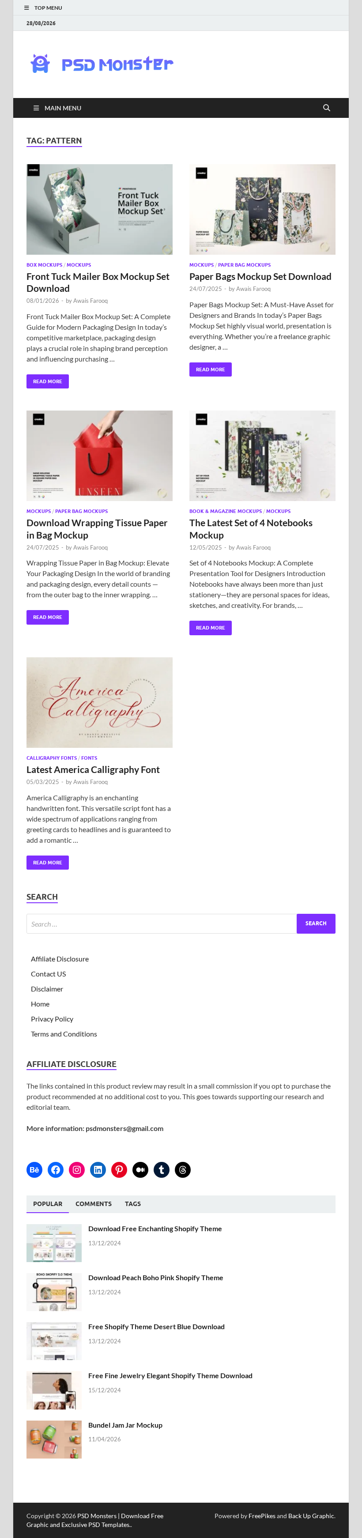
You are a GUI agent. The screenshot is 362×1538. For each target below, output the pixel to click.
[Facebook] (56, 1170)
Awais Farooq (90, 300)
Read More (44, 379)
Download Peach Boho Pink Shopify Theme (155, 1277)
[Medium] (140, 1170)
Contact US (48, 973)
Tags (133, 1203)
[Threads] (183, 1170)
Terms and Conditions (64, 1033)
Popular (47, 1203)
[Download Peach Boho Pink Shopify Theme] (54, 1278)
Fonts (89, 758)
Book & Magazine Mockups (225, 511)
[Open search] (326, 108)
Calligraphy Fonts (51, 758)
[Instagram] (77, 1170)
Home (40, 1003)
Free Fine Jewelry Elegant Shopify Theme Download (170, 1375)
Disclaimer (47, 988)
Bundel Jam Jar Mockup (125, 1425)
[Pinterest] (119, 1170)
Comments (93, 1203)
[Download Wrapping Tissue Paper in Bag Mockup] (99, 456)
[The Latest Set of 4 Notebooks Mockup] (262, 456)
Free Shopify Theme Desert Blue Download (156, 1326)
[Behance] (34, 1170)
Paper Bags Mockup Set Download (260, 276)
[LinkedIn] (98, 1170)
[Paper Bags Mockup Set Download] (262, 209)
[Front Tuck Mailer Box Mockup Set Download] (99, 209)
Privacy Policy (52, 1018)
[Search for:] (181, 924)
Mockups (79, 265)
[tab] (47, 1204)
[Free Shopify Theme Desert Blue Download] (54, 1327)
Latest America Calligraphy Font (93, 769)
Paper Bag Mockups (244, 265)
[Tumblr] (162, 1170)
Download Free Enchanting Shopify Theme (155, 1228)
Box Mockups (44, 265)
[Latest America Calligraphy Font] (99, 702)
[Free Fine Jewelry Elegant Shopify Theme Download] (54, 1376)
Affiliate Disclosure (60, 958)
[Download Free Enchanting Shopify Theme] (54, 1229)
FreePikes (262, 1515)
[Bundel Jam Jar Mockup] (54, 1425)
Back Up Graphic (311, 1515)
